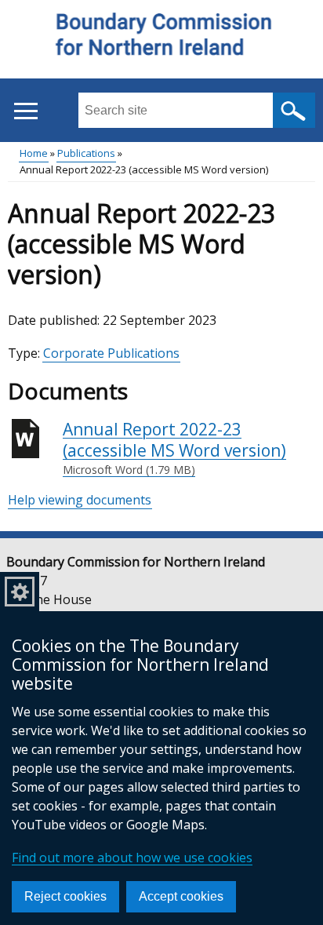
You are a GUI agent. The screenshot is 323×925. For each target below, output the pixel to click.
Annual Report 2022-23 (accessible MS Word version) (174, 448)
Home (34, 153)
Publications (86, 153)
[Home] (161, 40)
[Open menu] (25, 111)
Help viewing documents (79, 499)
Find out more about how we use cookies (132, 857)
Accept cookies (181, 896)
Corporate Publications (111, 353)
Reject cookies (65, 896)
